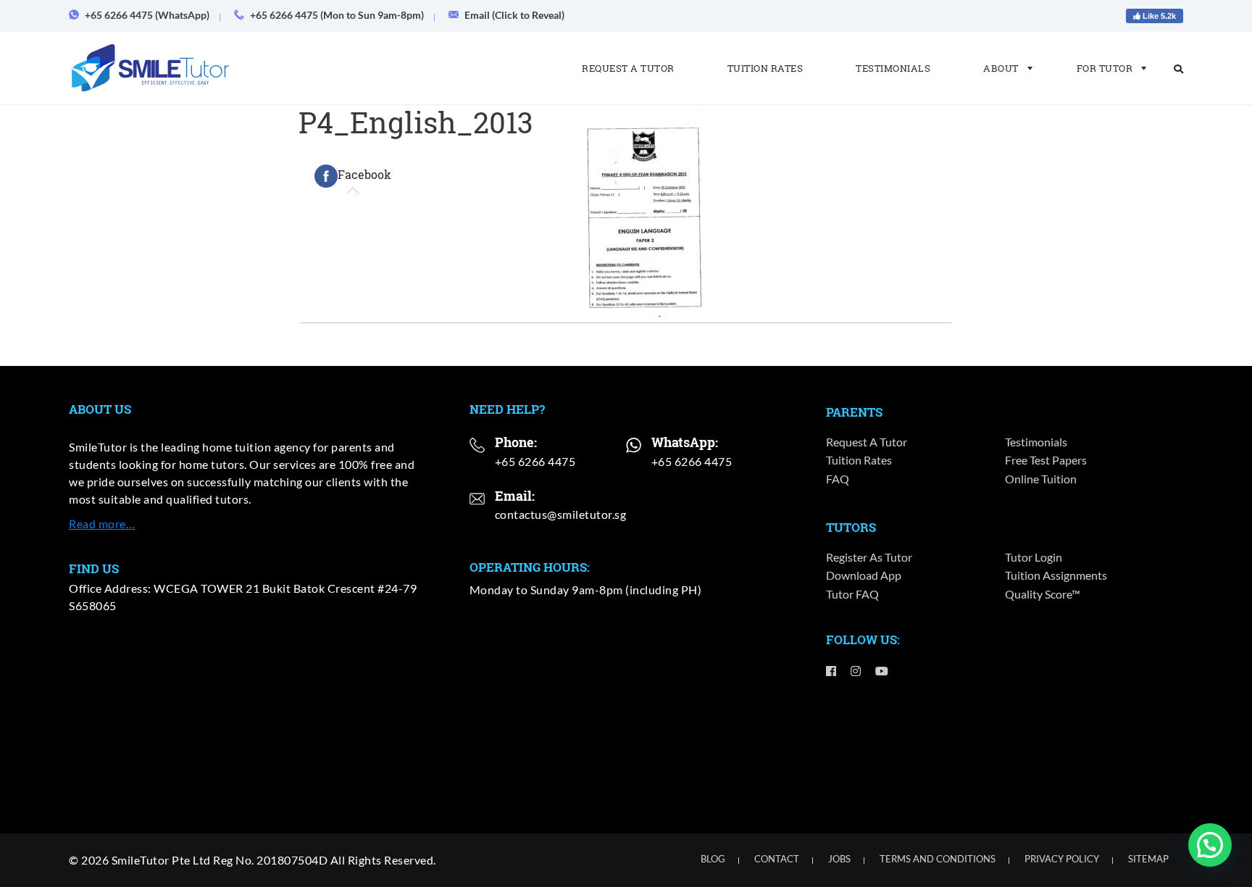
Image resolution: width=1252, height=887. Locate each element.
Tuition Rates (765, 68)
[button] (1210, 845)
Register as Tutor (869, 557)
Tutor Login (1033, 557)
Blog (713, 859)
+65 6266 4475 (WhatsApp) (147, 15)
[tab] (353, 176)
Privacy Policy (1061, 859)
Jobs (839, 859)
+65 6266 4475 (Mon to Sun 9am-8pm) (337, 15)
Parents (854, 412)
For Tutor (1105, 68)
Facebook (364, 174)
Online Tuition (1041, 479)
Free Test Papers (1046, 460)
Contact (776, 859)
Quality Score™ (1042, 594)
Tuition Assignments (1056, 575)
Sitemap (1148, 859)
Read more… (102, 523)
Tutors (851, 527)
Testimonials (893, 68)
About (1001, 68)
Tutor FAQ (852, 594)
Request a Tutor (628, 68)
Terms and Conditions (938, 859)
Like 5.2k (1158, 16)
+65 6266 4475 (535, 461)
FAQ (837, 479)
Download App (863, 575)
